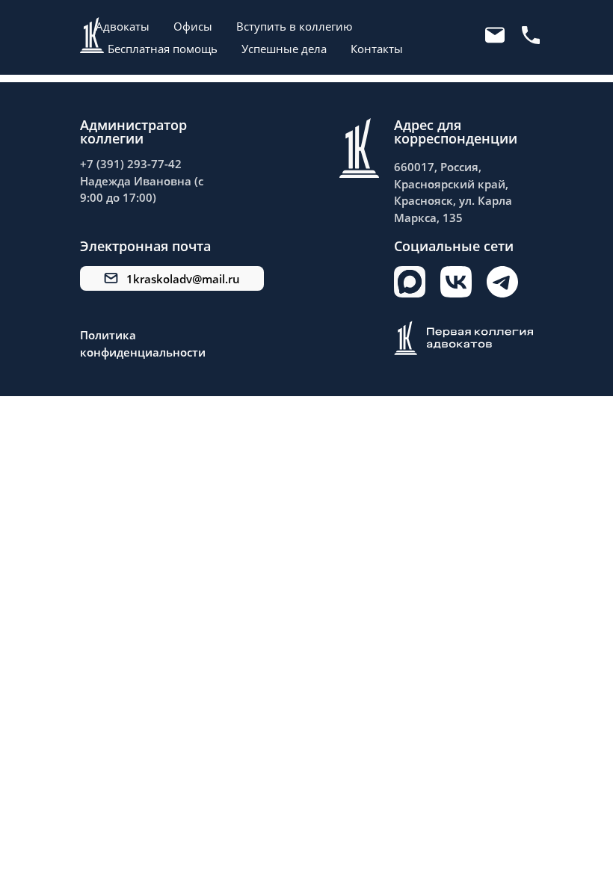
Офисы (192, 26)
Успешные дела (284, 48)
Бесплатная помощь (163, 48)
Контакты (377, 48)
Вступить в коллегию (294, 26)
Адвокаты (123, 26)
